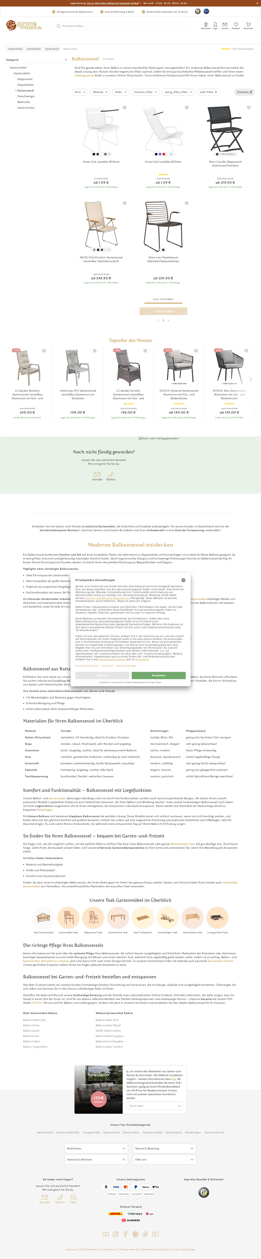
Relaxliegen (44, 809)
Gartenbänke (174, 1132)
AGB (81, 1249)
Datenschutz (93, 1249)
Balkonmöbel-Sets (183, 844)
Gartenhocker (26, 107)
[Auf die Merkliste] (124, 107)
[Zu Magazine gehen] (106, 1234)
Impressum (71, 1249)
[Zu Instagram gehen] (116, 1234)
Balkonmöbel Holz (107, 1020)
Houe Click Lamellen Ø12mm (163, 161)
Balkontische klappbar (110, 1041)
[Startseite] (24, 26)
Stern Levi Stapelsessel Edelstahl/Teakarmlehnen (163, 259)
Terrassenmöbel (152, 1132)
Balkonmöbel (197, 599)
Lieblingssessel (84, 75)
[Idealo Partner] (206, 11)
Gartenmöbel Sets (68, 1132)
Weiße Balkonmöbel (108, 1030)
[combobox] (244, 92)
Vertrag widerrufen (130, 1249)
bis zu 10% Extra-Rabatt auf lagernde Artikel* (113, 3)
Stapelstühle (26, 84)
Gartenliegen (193, 1132)
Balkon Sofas (31, 1025)
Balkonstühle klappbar (110, 1036)
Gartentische (111, 1132)
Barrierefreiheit (151, 1249)
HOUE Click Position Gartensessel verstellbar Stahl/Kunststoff (101, 259)
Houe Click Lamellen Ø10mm (101, 161)
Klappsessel (25, 79)
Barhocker (24, 102)
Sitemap (165, 1249)
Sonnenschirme (214, 1132)
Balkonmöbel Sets (34, 1020)
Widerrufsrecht (110, 1249)
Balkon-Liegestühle (35, 1046)
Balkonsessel (31, 1030)
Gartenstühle (22, 73)
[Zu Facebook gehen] (125, 1234)
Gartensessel (26, 90)
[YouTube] (155, 1234)
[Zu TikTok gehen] (145, 1234)
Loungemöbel (91, 1132)
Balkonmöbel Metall (108, 1025)
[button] (250, 379)
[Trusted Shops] (198, 11)
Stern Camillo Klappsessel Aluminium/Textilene (225, 163)
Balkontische (31, 1036)
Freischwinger (26, 96)
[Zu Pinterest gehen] (135, 1234)
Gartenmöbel (18, 67)
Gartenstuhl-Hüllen (220, 961)
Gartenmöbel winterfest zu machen (46, 961)
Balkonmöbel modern (109, 1046)
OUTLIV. (36, 1002)
